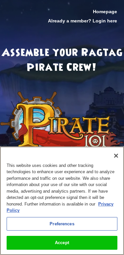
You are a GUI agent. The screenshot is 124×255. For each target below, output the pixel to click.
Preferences (62, 223)
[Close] (116, 155)
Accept (62, 242)
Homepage (105, 11)
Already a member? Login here (82, 20)
